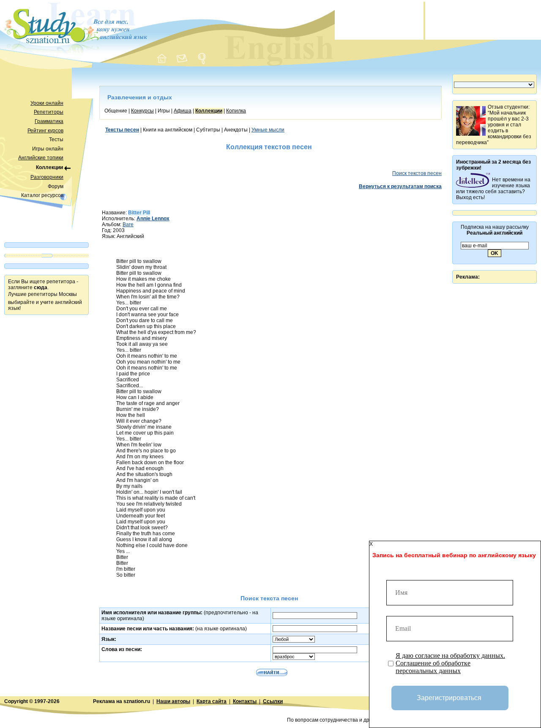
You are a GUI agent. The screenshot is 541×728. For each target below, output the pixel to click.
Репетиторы (48, 112)
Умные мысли (267, 130)
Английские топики (40, 158)
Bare (128, 224)
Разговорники (46, 177)
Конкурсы (142, 111)
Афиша (182, 111)
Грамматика (49, 121)
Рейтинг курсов (45, 131)
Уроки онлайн (46, 103)
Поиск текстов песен (417, 173)
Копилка (236, 111)
